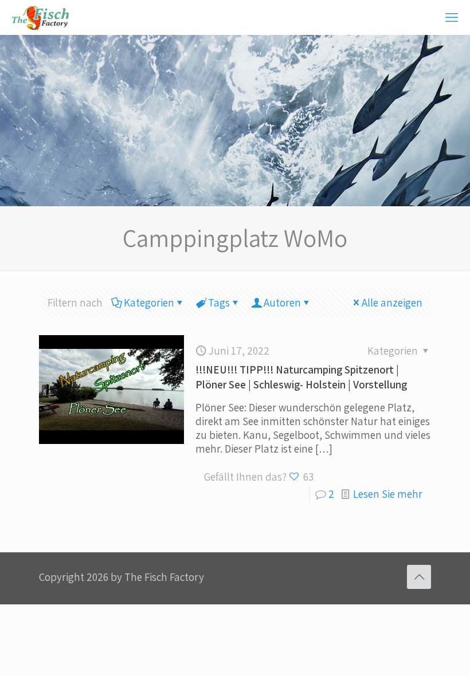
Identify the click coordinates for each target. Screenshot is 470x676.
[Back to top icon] (419, 577)
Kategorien (149, 302)
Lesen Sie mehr (387, 494)
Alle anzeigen (392, 302)
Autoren (282, 302)
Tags (219, 302)
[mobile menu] (451, 17)
